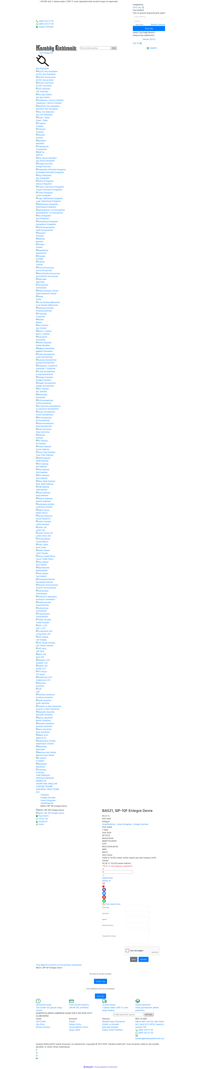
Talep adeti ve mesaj (109, 936)
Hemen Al (106, 881)
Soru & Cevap (60, 965)
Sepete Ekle (107, 878)
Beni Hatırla (139, 25)
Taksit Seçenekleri (74, 965)
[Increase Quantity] (103, 869)
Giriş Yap (149, 28)
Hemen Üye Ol (149, 39)
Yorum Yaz (100, 981)
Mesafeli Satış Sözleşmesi (113, 1021)
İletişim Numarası (107, 925)
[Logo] (56, 48)
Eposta (104, 919)
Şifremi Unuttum (158, 24)
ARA (114, 48)
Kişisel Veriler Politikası (112, 1030)
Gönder (143, 959)
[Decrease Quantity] (103, 875)
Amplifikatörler (108, 824)
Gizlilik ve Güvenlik (110, 1024)
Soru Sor (100, 996)
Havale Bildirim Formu (78, 1027)
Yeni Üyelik (41, 1021)
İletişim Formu (75, 1024)
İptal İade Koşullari (110, 1027)
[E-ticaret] (100, 1067)
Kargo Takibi (74, 1030)
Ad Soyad (105, 913)
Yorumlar (50, 965)
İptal (134, 959)
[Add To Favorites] (133, 885)
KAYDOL (148, 1014)
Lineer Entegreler (124, 824)
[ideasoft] (88, 1067)
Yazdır (41, 824)
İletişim (72, 1021)
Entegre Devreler (141, 824)
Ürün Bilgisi (41, 965)
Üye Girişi (40, 1024)
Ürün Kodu (105, 907)
